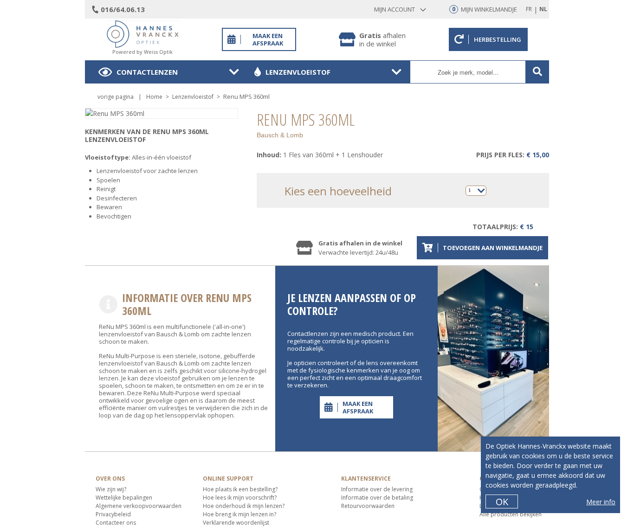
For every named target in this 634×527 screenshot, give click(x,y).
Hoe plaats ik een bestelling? (240, 489)
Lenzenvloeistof (297, 72)
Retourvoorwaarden (368, 506)
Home (154, 97)
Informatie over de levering (377, 489)
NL (543, 9)
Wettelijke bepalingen (124, 497)
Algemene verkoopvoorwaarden (138, 506)
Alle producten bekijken (510, 514)
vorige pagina (115, 97)
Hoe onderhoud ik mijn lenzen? (244, 506)
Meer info (600, 501)
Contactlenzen (147, 72)
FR (529, 9)
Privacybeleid (113, 514)
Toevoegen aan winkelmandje (493, 248)
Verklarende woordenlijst (236, 523)
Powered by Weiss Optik (142, 51)
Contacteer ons (116, 523)
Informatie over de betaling (377, 497)
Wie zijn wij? (111, 489)
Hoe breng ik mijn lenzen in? (239, 514)
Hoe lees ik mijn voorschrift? (240, 497)
